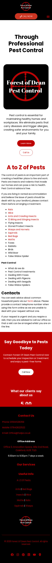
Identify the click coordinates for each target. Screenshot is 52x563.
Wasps (29, 505)
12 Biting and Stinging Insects (23, 219)
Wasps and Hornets (18, 229)
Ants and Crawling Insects (22, 216)
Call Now (26, 372)
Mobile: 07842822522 (13, 427)
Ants (17, 489)
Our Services (26, 464)
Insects (20, 494)
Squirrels (12, 232)
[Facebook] (12, 554)
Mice (10, 212)
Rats (10, 209)
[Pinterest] (23, 554)
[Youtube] (34, 554)
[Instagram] (17, 554)
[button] (48, 16)
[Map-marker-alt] (40, 554)
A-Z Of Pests (24, 480)
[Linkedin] (28, 554)
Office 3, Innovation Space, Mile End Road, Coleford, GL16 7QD (26, 448)
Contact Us (26, 416)
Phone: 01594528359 (13, 422)
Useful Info (26, 474)
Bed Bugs (13, 236)
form (30, 301)
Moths (11, 239)
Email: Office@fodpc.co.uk (16, 433)
